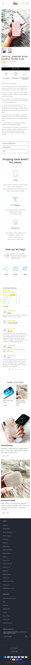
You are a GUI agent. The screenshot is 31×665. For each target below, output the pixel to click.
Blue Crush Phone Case (8, 401)
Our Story (5, 605)
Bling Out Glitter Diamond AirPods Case (21, 402)
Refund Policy (6, 616)
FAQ (7, 255)
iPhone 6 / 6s (6, 585)
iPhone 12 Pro (6, 546)
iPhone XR (5, 571)
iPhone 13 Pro (6, 528)
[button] (3, 3)
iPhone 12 (5, 542)
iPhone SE (5, 539)
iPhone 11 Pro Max (7, 564)
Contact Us (6, 619)
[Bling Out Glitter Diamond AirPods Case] (15, 479)
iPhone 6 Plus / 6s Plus (8, 588)
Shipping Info (6, 609)
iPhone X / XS (6, 567)
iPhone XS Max (7, 574)
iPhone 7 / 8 (6, 578)
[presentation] (2, 393)
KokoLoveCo (13, 662)
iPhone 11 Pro (6, 560)
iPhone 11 (5, 557)
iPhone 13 (5, 525)
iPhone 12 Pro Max (7, 549)
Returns (5, 612)
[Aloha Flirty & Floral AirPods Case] (15, 428)
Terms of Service (7, 623)
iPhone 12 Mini (6, 553)
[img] (11, 311)
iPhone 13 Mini (6, 535)
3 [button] (15, 369)
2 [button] (12, 369)
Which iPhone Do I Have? (9, 598)
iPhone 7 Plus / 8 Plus (8, 581)
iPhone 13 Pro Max (7, 532)
